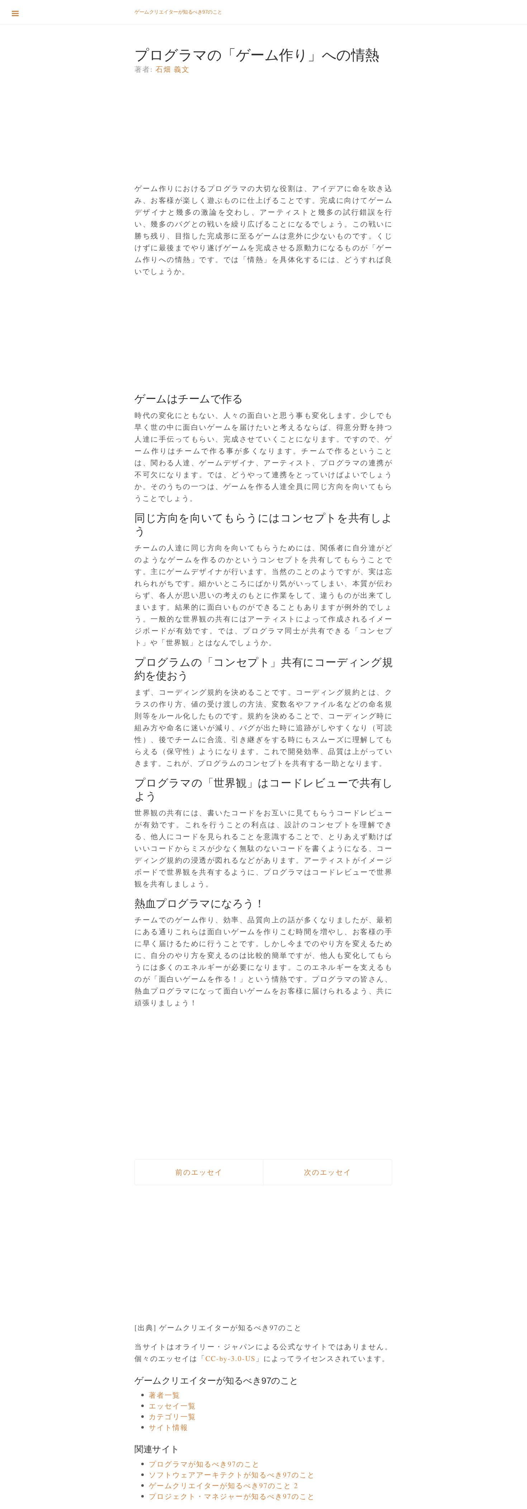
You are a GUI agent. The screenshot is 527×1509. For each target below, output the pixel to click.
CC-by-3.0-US (230, 1358)
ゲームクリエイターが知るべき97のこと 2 (223, 1485)
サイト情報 (168, 1427)
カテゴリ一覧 (172, 1416)
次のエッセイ (327, 1172)
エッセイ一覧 (172, 1406)
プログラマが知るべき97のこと (204, 1464)
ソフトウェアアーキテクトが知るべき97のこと (232, 1475)
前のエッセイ (199, 1172)
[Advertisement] (263, 132)
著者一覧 (164, 1395)
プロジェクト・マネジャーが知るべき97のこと (232, 1496)
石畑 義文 (173, 69)
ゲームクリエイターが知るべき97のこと (178, 12)
